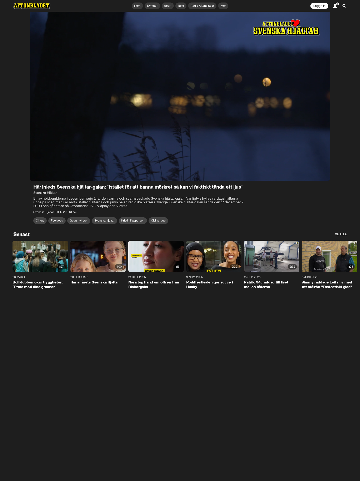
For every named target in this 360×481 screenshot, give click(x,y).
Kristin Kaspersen (132, 220)
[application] (180, 96)
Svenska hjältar (104, 220)
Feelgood (57, 220)
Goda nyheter (79, 220)
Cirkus (40, 220)
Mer (223, 6)
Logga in (319, 6)
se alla (341, 234)
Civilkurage (158, 220)
